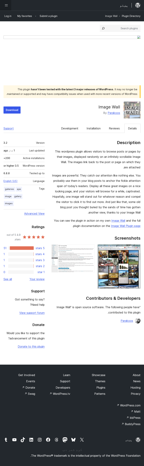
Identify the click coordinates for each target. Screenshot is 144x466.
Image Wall (118, 220)
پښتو (128, 440)
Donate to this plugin (31, 346)
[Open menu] (5, 5)
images (9, 203)
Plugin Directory (131, 15)
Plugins (100, 387)
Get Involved (26, 375)
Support (9, 128)
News (136, 381)
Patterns (99, 393)
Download (12, 109)
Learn (66, 375)
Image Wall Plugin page (125, 226)
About (136, 375)
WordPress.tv (59, 393)
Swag (29, 393)
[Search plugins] (103, 28)
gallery (17, 196)
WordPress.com (128, 405)
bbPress (133, 417)
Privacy (135, 393)
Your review (37, 279)
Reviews (114, 128)
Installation (94, 128)
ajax (19, 189)
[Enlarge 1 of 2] (136, 249)
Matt (135, 411)
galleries (9, 189)
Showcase (98, 375)
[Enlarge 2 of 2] (90, 249)
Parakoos (114, 113)
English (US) (11, 180)
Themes (100, 381)
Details (132, 128)
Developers (63, 387)
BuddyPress (130, 424)
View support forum (32, 313)
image (8, 196)
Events (30, 381)
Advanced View (34, 213)
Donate (28, 387)
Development (69, 128)
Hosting (135, 387)
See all (8, 279)
